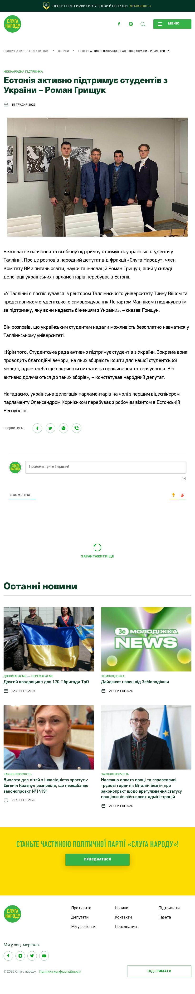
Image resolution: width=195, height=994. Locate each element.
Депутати (79, 917)
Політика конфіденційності (60, 971)
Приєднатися (97, 859)
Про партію (81, 908)
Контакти (123, 917)
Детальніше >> (141, 6)
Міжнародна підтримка (23, 71)
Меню (174, 23)
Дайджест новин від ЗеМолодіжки (135, 682)
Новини (63, 51)
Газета (165, 917)
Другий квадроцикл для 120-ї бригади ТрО (46, 682)
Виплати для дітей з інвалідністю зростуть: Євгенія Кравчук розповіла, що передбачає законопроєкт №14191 (46, 786)
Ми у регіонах (83, 927)
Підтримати (169, 908)
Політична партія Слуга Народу (26, 51)
